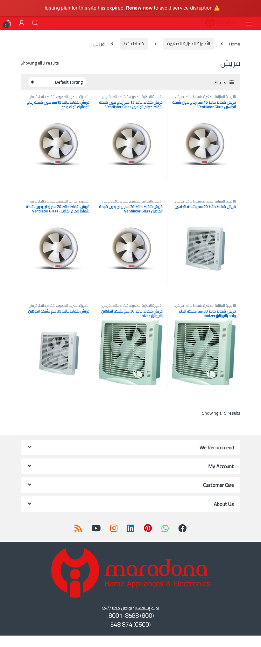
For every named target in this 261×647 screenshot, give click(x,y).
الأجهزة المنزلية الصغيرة (188, 43)
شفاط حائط (134, 43)
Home (234, 43)
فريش (179, 96)
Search (35, 22)
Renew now (139, 8)
